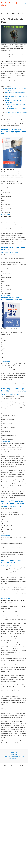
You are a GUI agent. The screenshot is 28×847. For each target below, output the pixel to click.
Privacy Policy (14, 754)
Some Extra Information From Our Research (15, 112)
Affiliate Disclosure (14, 758)
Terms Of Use (14, 752)
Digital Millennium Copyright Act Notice (14, 756)
